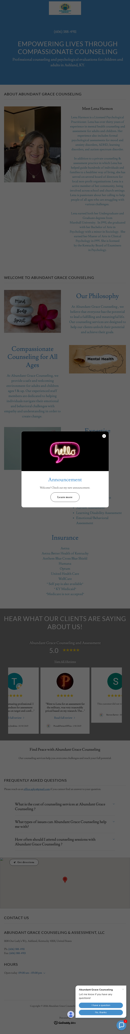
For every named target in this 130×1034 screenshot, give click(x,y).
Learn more (65, 497)
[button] (121, 1025)
